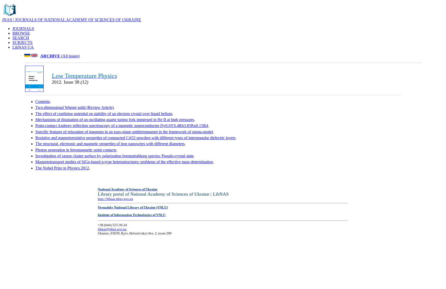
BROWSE (21, 33)
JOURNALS (23, 28)
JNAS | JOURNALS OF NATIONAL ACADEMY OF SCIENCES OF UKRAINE (71, 20)
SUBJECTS (22, 42)
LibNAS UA (23, 47)
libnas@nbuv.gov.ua (112, 229)
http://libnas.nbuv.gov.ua (115, 199)
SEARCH (20, 38)
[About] (10, 16)
